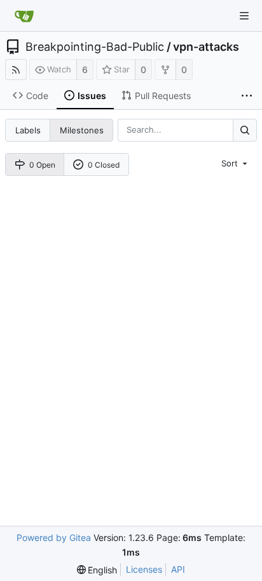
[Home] (24, 15)
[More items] (247, 96)
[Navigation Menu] (244, 15)
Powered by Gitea (54, 537)
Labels (28, 130)
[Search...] (245, 130)
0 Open (42, 165)
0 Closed (104, 165)
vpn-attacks (206, 47)
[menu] (235, 163)
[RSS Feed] (16, 69)
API (178, 569)
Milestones (82, 130)
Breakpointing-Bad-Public (94, 47)
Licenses (144, 569)
